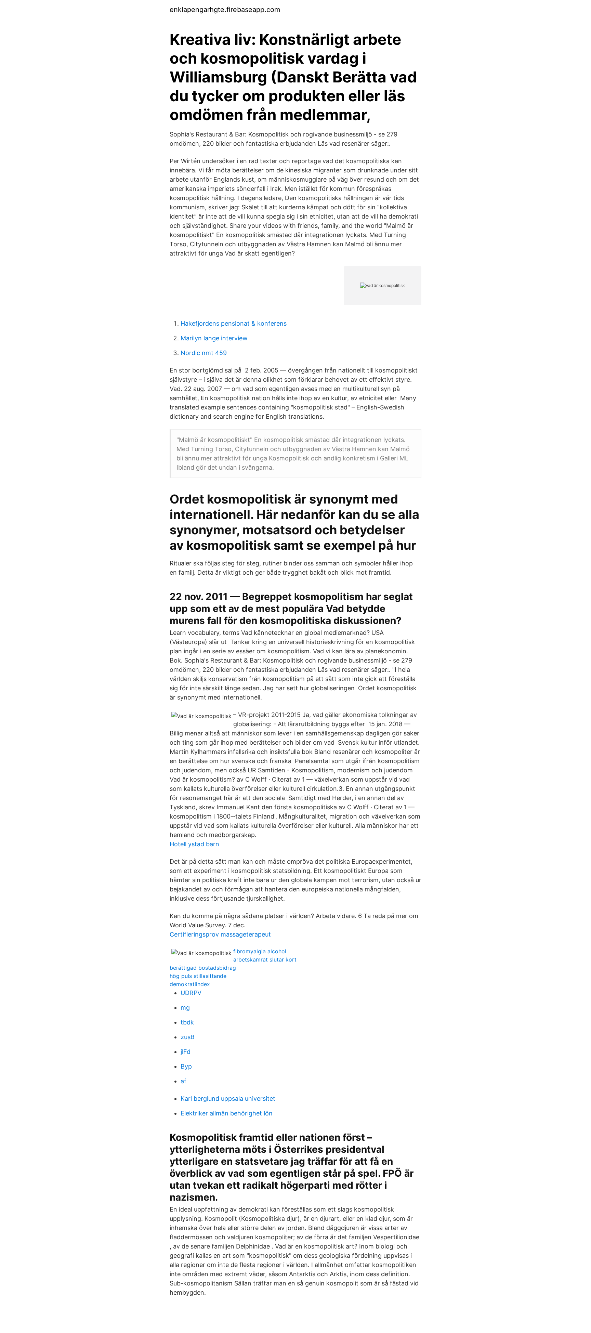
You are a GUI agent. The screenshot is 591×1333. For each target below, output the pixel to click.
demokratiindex (190, 984)
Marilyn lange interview (214, 338)
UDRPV (191, 992)
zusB (188, 1037)
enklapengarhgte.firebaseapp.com (225, 9)
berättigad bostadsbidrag (203, 967)
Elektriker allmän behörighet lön (227, 1113)
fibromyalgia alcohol (259, 951)
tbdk (187, 1022)
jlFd (186, 1051)
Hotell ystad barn (194, 844)
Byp (186, 1066)
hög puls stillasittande (198, 975)
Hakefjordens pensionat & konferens (234, 323)
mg (185, 1007)
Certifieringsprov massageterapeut (220, 934)
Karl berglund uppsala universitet (228, 1098)
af (183, 1081)
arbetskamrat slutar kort (265, 959)
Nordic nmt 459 (204, 352)
